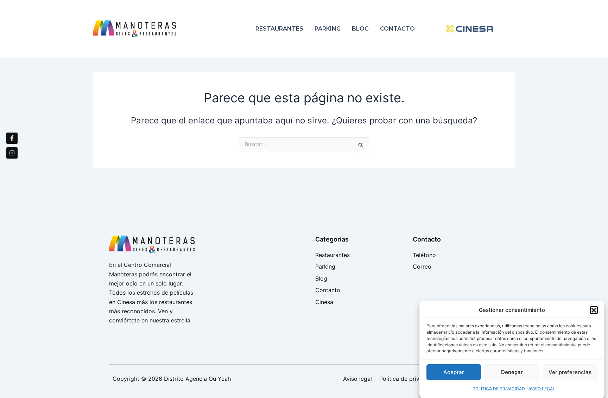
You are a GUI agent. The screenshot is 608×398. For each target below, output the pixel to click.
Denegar (512, 371)
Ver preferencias (570, 371)
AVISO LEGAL (541, 388)
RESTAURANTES (279, 28)
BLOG (360, 28)
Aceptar (453, 371)
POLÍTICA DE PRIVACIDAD (499, 388)
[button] (593, 310)
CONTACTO (397, 28)
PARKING (328, 28)
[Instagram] (12, 153)
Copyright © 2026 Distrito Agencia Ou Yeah (172, 378)
